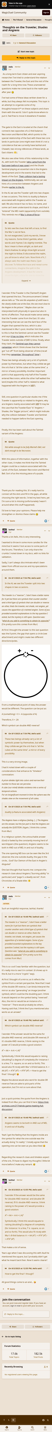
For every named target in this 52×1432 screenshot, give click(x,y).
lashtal (12, 529)
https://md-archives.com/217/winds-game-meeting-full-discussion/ (25, 1106)
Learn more (5, 4)
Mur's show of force (30, 214)
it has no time (17, 336)
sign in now (15, 1305)
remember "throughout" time (25, 354)
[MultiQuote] (3, 521)
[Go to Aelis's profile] (3, 43)
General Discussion (27, 43)
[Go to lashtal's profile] (4, 530)
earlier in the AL (16, 187)
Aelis (8, 43)
